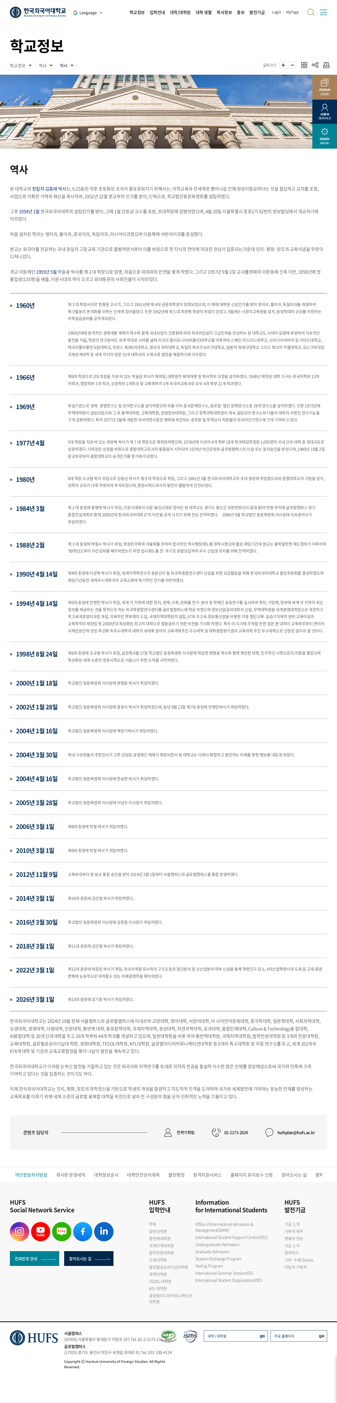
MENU (325, 141)
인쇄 (325, 65)
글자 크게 (283, 65)
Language (88, 12)
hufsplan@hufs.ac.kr (296, 1132)
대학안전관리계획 (143, 1175)
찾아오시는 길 (294, 1175)
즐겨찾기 (304, 65)
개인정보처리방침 (31, 1175)
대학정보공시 (106, 1175)
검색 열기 (311, 12)
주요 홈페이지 (284, 1335)
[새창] (19, 1225)
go (262, 1335)
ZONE (324, 92)
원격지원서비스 (207, 1175)
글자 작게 (292, 65)
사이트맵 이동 (323, 12)
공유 (315, 65)
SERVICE (324, 116)
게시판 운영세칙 (70, 1175)
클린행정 (176, 1175)
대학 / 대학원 (217, 1335)
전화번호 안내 (26, 1258)
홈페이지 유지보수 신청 (251, 1175)
